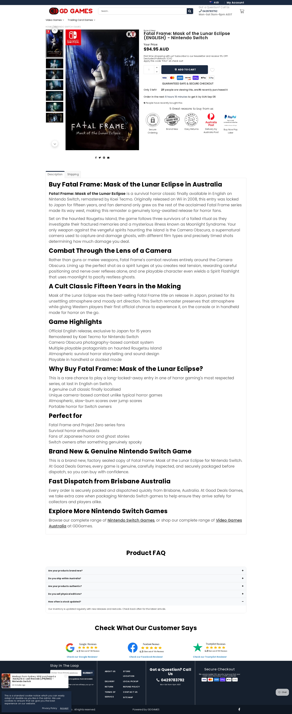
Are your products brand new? (65, 570)
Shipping (73, 174)
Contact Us (130, 692)
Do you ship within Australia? (64, 578)
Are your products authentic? (65, 586)
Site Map (128, 697)
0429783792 (209, 11)
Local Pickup (130, 681)
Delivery (110, 681)
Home (49, 26)
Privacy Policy (56, 681)
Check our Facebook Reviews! (146, 656)
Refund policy (131, 686)
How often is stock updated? (64, 601)
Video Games (54, 20)
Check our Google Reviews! (82, 656)
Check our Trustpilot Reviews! (210, 656)
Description (55, 174)
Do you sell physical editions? (65, 593)
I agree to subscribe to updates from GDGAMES (71, 680)
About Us (110, 671)
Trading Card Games (81, 20)
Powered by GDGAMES (146, 709)
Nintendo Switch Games (67, 26)
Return (109, 686)
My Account (235, 2)
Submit (88, 673)
